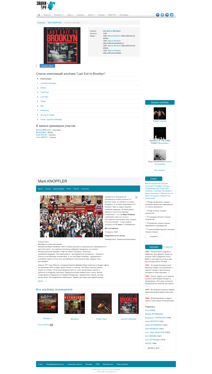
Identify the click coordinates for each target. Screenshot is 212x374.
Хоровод (163, 121)
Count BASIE (150, 310)
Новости (47, 14)
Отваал (156, 121)
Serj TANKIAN (150, 336)
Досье (40, 188)
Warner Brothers (114, 36)
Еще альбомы (45, 324)
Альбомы (80, 14)
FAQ (97, 364)
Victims (43, 87)
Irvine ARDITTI (42, 137)
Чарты (90, 14)
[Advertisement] (106, 5)
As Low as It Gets (47, 115)
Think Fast (44, 92)
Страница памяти (74, 364)
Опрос (153, 178)
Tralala (43, 101)
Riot (42, 106)
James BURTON (151, 321)
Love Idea (44, 97)
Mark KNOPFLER (55, 22)
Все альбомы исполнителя (54, 289)
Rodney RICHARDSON (154, 314)
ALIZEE (148, 343)
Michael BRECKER (43, 130)
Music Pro (112, 14)
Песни (76, 188)
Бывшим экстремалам (163, 162)
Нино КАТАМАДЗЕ (152, 339)
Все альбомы (159, 170)
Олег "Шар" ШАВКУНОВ (154, 332)
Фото (69, 188)
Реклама (88, 364)
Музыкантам (108, 364)
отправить (154, 236)
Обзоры (101, 14)
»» (169, 261)
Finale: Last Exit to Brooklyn (51, 119)
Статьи (48, 188)
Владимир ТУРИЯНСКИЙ (155, 317)
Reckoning (44, 110)
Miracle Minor (163, 143)
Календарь (124, 14)
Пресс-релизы (122, 364)
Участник (85, 188)
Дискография (59, 188)
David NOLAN (41, 134)
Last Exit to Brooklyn (48, 83)
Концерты (58, 14)
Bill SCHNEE (41, 132)
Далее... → (42, 281)
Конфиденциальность (55, 364)
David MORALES (151, 328)
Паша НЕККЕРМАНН (156, 161)
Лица (69, 14)
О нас (40, 364)
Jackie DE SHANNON (153, 325)
